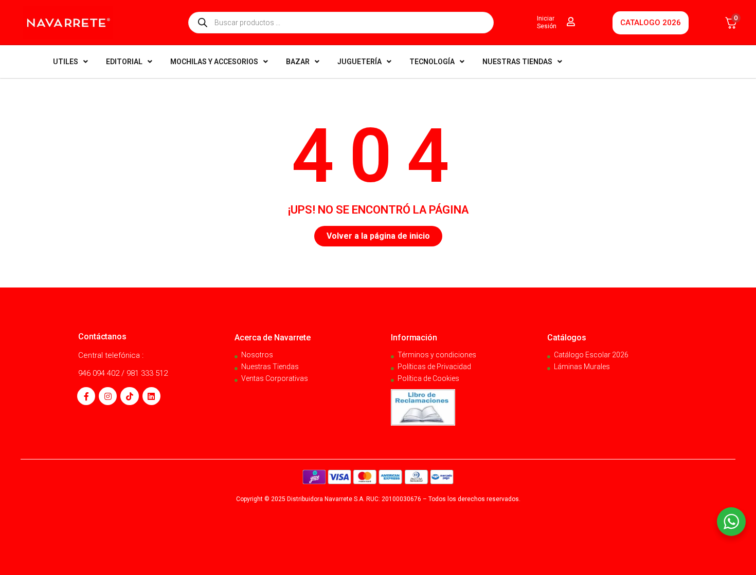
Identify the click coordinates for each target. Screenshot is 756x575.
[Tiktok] (129, 396)
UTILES (65, 61)
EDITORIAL (124, 61)
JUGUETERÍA (359, 61)
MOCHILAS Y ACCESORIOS (214, 61)
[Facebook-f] (86, 396)
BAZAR (298, 61)
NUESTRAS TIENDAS (517, 61)
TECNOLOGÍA (432, 61)
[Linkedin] (151, 396)
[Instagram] (108, 396)
